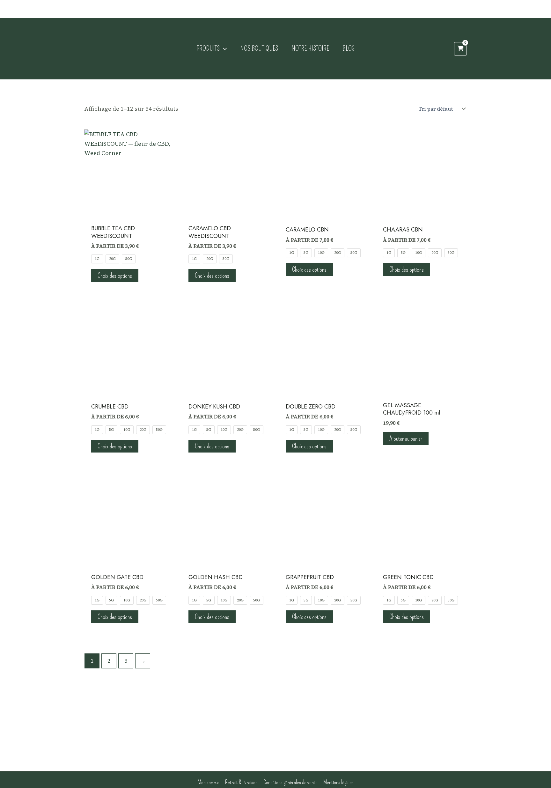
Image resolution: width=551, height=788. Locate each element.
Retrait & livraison (241, 782)
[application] (223, 48)
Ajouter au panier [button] (405, 438)
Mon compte (208, 782)
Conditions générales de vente (290, 782)
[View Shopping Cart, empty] (460, 48)
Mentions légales (338, 782)
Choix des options (115, 275)
